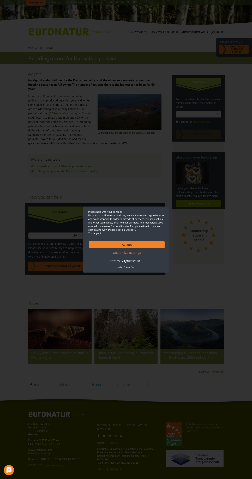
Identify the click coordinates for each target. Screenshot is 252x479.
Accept (127, 244)
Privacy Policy (129, 267)
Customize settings (127, 252)
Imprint (119, 267)
